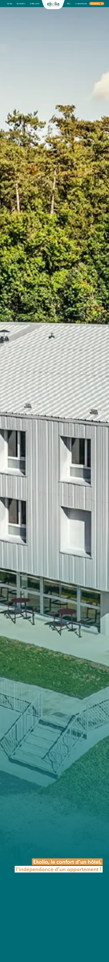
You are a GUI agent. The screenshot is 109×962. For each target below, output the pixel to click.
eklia (9, 3)
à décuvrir (34, 3)
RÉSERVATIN (97, 4)
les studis (21, 3)
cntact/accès (81, 3)
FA (69, 3)
